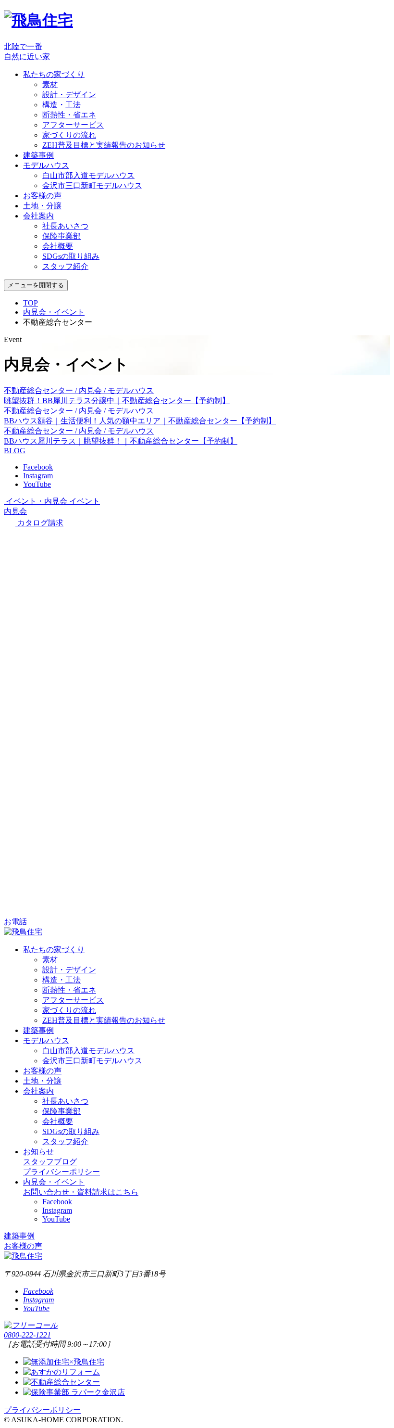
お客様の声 (42, 195)
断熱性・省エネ (69, 115)
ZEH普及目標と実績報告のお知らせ (103, 145)
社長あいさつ (65, 226)
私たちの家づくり (54, 74)
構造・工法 (61, 105)
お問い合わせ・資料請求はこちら (80, 1192)
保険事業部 (61, 236)
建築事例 (38, 155)
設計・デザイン (69, 94)
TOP (30, 303)
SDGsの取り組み (70, 256)
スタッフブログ (50, 1162)
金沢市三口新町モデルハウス (92, 185)
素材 (50, 84)
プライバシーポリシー (61, 1172)
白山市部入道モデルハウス (88, 175)
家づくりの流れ (69, 135)
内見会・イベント (54, 312)
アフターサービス (73, 125)
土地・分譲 (42, 206)
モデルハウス (46, 165)
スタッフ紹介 (65, 266)
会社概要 (57, 246)
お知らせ (38, 1152)
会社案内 (38, 216)
